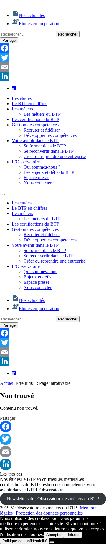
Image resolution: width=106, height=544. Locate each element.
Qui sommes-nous (40, 271)
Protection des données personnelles (49, 513)
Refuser (73, 535)
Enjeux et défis (37, 276)
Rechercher (67, 34)
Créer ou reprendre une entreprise (55, 156)
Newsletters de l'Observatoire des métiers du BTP (53, 498)
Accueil (7, 383)
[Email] (53, 67)
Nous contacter (38, 182)
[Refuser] (51, 542)
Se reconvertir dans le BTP (49, 151)
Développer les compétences (50, 135)
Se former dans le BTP (45, 145)
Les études (22, 98)
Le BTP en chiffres (29, 103)
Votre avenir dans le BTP (35, 140)
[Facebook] (53, 48)
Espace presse (36, 177)
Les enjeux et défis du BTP (49, 172)
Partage (9, 40)
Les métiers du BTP (42, 114)
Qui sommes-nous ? (42, 166)
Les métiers (22, 108)
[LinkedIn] (53, 76)
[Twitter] (53, 57)
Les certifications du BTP (35, 119)
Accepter (54, 535)
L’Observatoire (26, 161)
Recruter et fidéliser (42, 129)
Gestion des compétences (35, 124)
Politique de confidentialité (24, 541)
